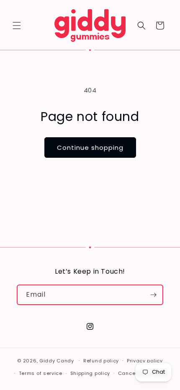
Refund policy (101, 360)
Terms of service (40, 373)
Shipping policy (90, 373)
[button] (17, 25)
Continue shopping (90, 147)
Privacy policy (145, 360)
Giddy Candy (56, 360)
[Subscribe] (153, 295)
